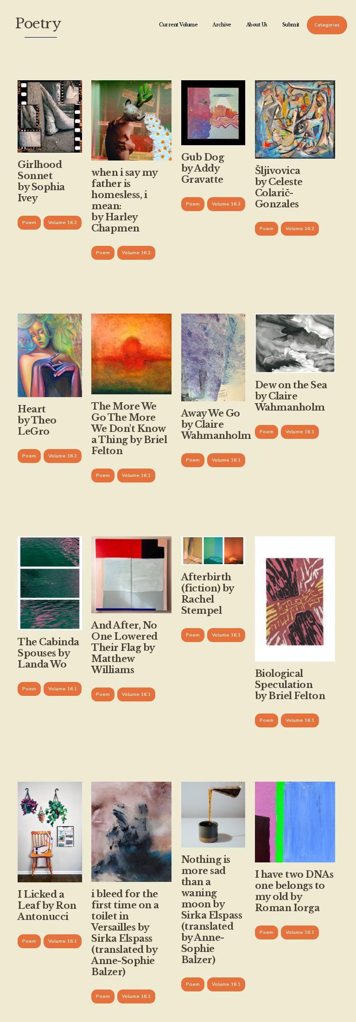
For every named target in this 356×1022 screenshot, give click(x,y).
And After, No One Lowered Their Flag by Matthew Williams (124, 647)
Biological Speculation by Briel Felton (290, 684)
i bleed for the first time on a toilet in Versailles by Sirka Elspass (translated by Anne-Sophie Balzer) (125, 932)
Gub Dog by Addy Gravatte (202, 168)
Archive (221, 25)
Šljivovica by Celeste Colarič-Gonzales (279, 187)
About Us (256, 25)
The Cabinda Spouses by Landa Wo (48, 653)
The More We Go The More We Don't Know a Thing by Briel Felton (129, 428)
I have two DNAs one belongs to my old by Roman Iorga (294, 891)
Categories (327, 25)
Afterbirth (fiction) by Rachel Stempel (207, 594)
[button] (29, 223)
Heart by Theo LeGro (37, 420)
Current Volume (178, 25)
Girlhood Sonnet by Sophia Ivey (41, 181)
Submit (290, 25)
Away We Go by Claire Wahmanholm (216, 424)
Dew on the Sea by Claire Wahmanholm (291, 396)
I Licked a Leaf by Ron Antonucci (47, 905)
